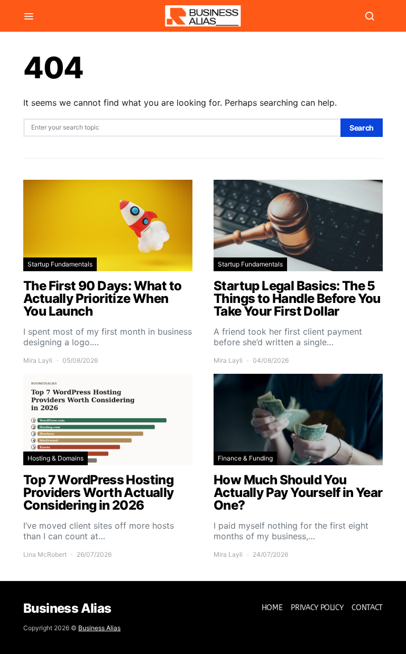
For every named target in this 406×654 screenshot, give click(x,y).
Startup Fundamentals (60, 264)
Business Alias (99, 628)
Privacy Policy (317, 607)
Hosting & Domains (55, 458)
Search (361, 127)
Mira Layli (37, 360)
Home (272, 607)
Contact (367, 607)
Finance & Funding (245, 458)
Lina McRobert (45, 554)
